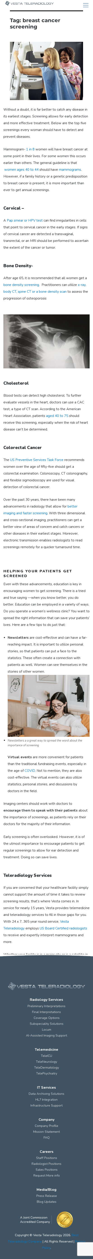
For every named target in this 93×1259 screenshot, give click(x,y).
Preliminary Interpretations (46, 1006)
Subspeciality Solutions (46, 1024)
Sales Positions (47, 1170)
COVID (30, 770)
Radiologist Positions (46, 1164)
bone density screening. (22, 285)
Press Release (46, 1196)
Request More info (46, 1175)
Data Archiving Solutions (46, 1094)
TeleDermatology (46, 1067)
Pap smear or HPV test (25, 220)
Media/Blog (46, 1189)
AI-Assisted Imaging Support (46, 1035)
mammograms (70, 169)
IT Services (46, 1087)
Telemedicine (46, 1049)
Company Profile (46, 1126)
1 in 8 (30, 149)
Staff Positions (46, 1158)
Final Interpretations (46, 1012)
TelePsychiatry (46, 1073)
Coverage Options (47, 1018)
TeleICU (46, 1056)
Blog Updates (46, 1202)
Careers (46, 1151)
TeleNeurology (46, 1062)
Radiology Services (46, 999)
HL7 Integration (46, 1100)
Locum (46, 1029)
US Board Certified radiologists (63, 928)
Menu (85, 5)
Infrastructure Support (46, 1105)
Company (46, 1119)
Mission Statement (46, 1132)
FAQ (47, 1137)
